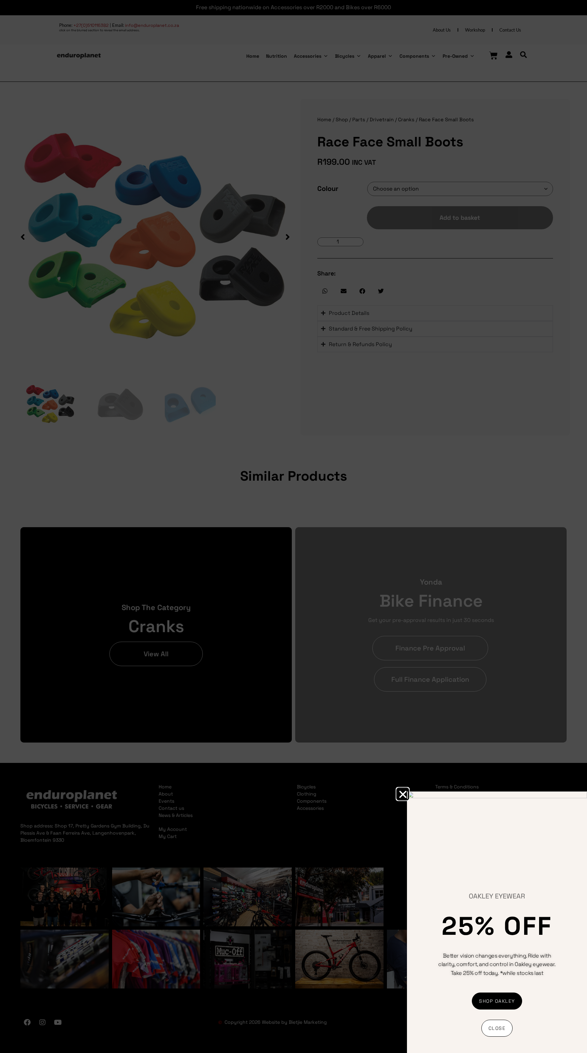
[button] (402, 794)
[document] (293, 526)
